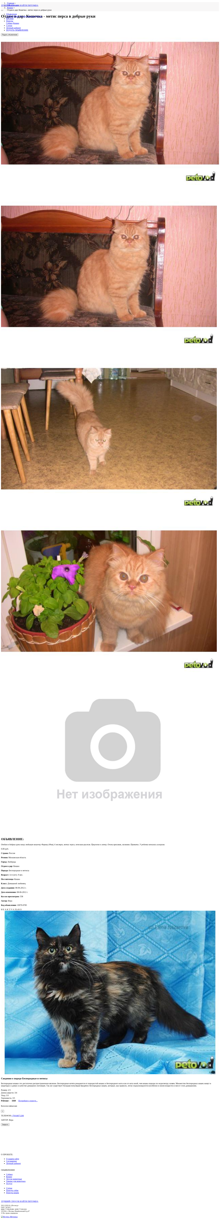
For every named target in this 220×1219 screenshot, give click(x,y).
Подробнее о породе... (28, 1101)
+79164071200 (17, 1116)
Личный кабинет (13, 28)
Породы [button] (9, 21)
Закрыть (5, 1125)
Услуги (39, 16)
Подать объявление (9, 35)
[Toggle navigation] (2, 10)
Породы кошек (12, 1193)
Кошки (16, 16)
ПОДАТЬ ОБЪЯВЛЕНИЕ (17, 30)
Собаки (9, 16)
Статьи (9, 25)
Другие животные (27, 16)
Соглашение (11, 1161)
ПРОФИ (9, 19)
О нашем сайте (12, 1159)
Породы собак (12, 1190)
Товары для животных (16, 1181)
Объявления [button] (11, 14)
